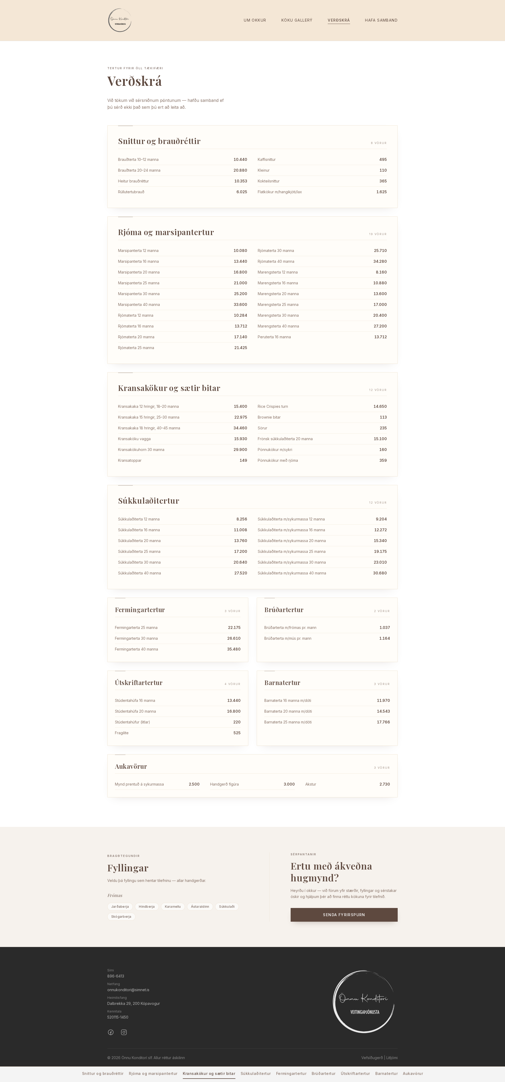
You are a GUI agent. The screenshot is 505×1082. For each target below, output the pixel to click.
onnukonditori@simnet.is (128, 989)
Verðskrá (339, 20)
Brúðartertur (324, 1073)
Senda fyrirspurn (344, 914)
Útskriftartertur (355, 1073)
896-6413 (115, 976)
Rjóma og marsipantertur (153, 1073)
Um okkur (255, 20)
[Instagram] (123, 1032)
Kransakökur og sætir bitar (209, 1073)
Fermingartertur (291, 1073)
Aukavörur (413, 1073)
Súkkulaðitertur (256, 1073)
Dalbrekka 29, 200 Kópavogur (133, 1003)
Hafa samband (381, 20)
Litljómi (392, 1057)
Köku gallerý (297, 20)
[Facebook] (110, 1032)
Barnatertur (386, 1073)
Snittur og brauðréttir (103, 1073)
